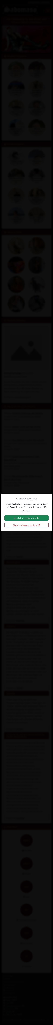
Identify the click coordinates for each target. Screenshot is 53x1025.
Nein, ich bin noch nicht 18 (26, 525)
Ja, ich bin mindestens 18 (26, 517)
